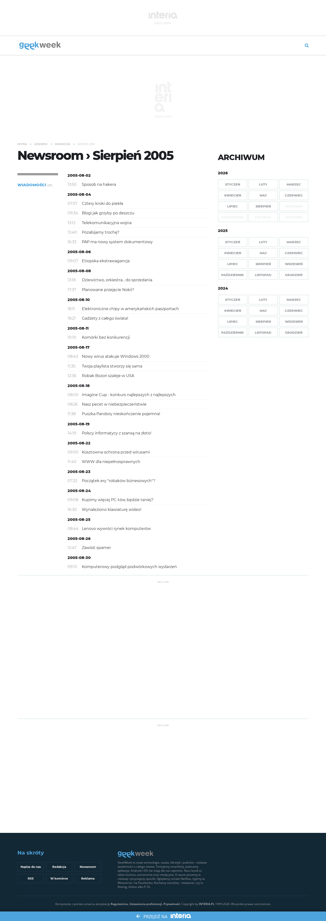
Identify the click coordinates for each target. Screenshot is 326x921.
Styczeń (232, 184)
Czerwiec (294, 195)
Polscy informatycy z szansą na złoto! (116, 433)
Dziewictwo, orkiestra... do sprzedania (117, 280)
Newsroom (88, 867)
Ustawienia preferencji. (146, 904)
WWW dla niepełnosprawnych (111, 461)
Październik (232, 275)
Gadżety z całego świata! (105, 318)
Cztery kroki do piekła (102, 203)
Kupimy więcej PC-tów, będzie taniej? (117, 500)
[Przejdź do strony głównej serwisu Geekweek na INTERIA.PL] (40, 46)
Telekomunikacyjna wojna (106, 223)
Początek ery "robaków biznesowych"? (118, 480)
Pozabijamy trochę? (100, 232)
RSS (31, 878)
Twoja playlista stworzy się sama (112, 366)
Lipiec (232, 206)
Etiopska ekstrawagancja (106, 261)
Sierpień (263, 206)
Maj (263, 195)
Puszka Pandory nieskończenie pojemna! (121, 414)
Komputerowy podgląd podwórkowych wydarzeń (129, 566)
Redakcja (59, 867)
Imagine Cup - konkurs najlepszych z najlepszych (129, 395)
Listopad (263, 275)
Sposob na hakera (99, 184)
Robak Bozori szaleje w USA (108, 375)
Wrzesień (294, 264)
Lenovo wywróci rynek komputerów (116, 528)
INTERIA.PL (207, 904)
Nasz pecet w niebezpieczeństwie (114, 404)
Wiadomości (34, 185)
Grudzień (293, 275)
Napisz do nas (31, 867)
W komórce (59, 878)
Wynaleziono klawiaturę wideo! (111, 509)
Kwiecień (232, 195)
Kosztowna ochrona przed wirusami (116, 452)
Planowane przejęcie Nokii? (108, 289)
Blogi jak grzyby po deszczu (108, 213)
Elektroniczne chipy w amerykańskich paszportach (130, 309)
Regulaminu (119, 904)
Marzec (294, 184)
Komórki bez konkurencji (106, 337)
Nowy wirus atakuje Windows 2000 (115, 356)
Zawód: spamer (96, 547)
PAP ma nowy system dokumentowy (117, 242)
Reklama (88, 878)
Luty (263, 184)
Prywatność (171, 904)
